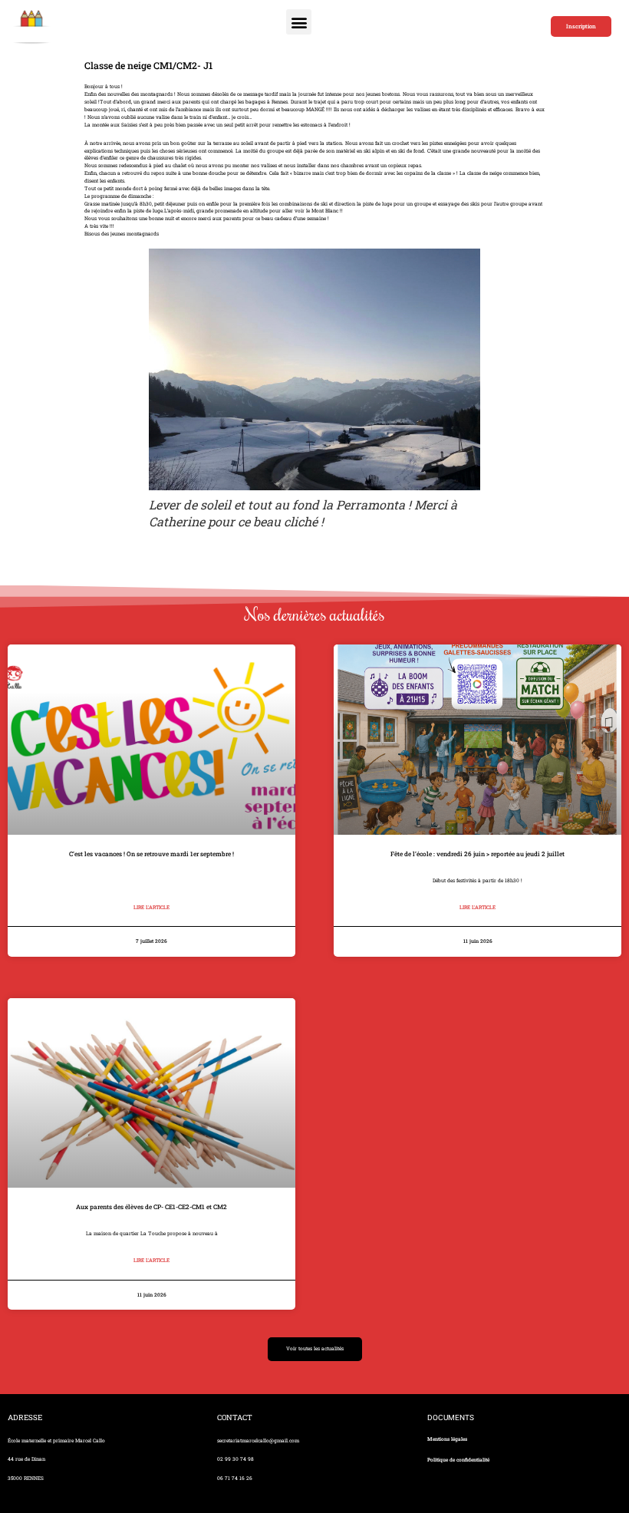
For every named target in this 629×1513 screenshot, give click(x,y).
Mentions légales (447, 1439)
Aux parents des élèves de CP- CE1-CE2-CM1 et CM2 (151, 1206)
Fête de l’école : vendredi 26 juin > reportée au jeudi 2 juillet (477, 853)
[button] (298, 22)
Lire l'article (151, 907)
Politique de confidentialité (458, 1459)
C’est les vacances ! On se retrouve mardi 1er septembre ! (151, 853)
